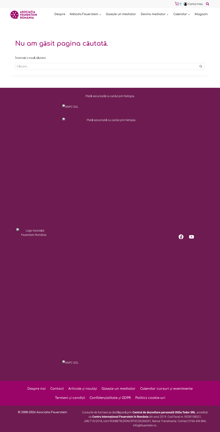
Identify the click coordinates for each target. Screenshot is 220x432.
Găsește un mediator (121, 14)
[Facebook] (181, 237)
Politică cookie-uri (150, 398)
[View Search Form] (207, 4)
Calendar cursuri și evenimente (166, 389)
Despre (59, 14)
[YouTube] (191, 237)
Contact (57, 389)
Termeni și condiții (70, 398)
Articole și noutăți (82, 389)
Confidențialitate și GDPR (110, 398)
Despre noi (36, 389)
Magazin (201, 14)
